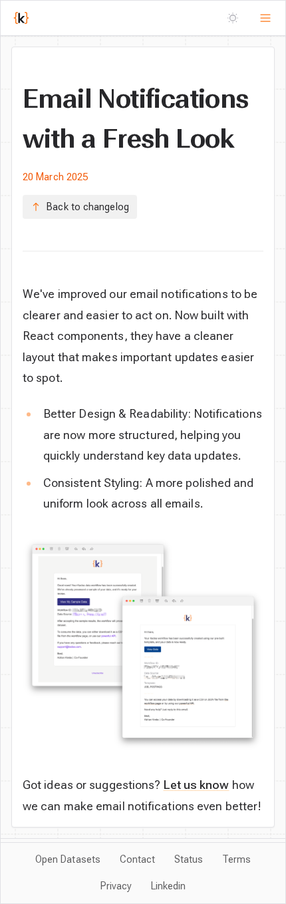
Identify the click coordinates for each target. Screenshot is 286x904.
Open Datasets (67, 859)
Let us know (196, 785)
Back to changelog (88, 207)
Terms (236, 859)
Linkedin (168, 886)
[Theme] (233, 18)
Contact (138, 859)
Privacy (116, 886)
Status (189, 859)
